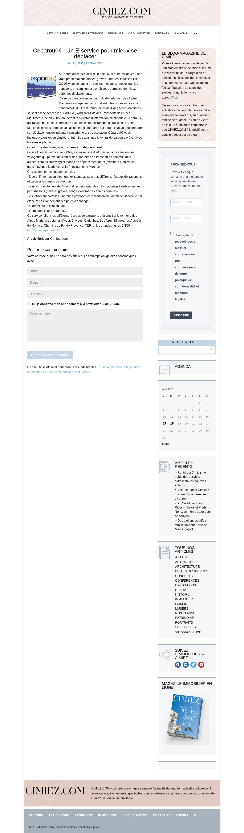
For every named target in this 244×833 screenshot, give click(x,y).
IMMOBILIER (115, 33)
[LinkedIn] (186, 665)
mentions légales (89, 827)
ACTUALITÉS (94, 63)
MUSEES (181, 608)
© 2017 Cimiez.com (41, 827)
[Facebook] (178, 665)
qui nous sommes (66, 827)
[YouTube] (201, 665)
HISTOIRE (182, 594)
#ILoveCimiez (182, 33)
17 (164, 423)
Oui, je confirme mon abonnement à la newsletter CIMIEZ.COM (75, 304)
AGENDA (182, 815)
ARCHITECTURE (187, 566)
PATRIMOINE (184, 617)
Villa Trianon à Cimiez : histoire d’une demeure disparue (192, 494)
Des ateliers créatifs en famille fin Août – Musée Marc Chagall (191, 525)
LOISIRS (181, 603)
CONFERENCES (187, 580)
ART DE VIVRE (58, 815)
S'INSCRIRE (181, 315)
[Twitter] (193, 665)
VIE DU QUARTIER (139, 33)
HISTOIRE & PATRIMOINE (88, 33)
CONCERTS (184, 576)
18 (172, 423)
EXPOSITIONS (185, 585)
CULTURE (36, 815)
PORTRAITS (162, 33)
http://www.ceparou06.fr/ (43, 230)
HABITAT (181, 590)
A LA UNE (182, 557)
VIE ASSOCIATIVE (188, 632)
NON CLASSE (185, 613)
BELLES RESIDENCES (191, 571)
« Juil (165, 444)
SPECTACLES (185, 627)
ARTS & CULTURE (57, 33)
